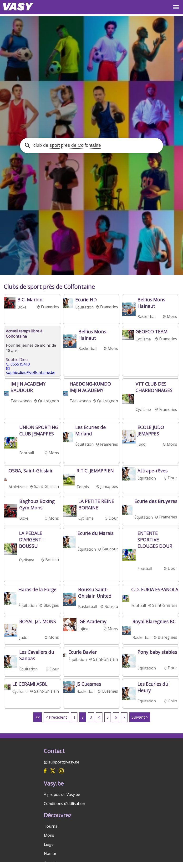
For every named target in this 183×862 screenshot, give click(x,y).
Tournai (51, 826)
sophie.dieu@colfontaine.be (30, 372)
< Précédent (56, 717)
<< (37, 717)
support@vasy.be (63, 762)
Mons (49, 835)
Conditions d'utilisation (64, 803)
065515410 (20, 364)
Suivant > (140, 717)
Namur (50, 853)
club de (66, 145)
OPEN (176, 7)
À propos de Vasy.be (62, 794)
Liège (49, 844)
